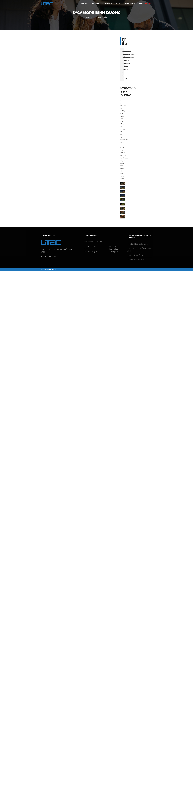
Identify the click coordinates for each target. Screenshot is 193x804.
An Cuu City (123, 54)
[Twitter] (45, 256)
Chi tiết (104, 17)
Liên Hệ (140, 3)
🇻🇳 (146, 3)
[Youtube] (50, 256)
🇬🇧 (149, 3)
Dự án (97, 17)
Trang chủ (89, 17)
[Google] (55, 256)
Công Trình (94, 3)
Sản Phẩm (106, 3)
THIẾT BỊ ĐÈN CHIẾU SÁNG (138, 244)
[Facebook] (41, 256)
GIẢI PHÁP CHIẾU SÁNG (136, 255)
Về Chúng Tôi (129, 3)
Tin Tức (118, 3)
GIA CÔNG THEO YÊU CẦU (137, 260)
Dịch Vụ (84, 3)
